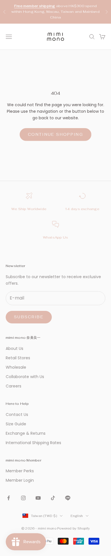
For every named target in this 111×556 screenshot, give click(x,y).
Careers (13, 386)
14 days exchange (82, 209)
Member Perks (20, 471)
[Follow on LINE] (68, 498)
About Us (14, 348)
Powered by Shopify (73, 528)
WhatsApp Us (55, 237)
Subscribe (29, 317)
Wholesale (16, 367)
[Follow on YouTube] (38, 498)
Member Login (20, 480)
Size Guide (16, 424)
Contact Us (17, 414)
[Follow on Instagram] (23, 498)
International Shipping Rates (33, 443)
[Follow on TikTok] (53, 498)
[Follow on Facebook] (8, 498)
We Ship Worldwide (28, 209)
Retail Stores (18, 358)
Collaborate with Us (25, 376)
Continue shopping (55, 134)
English (77, 516)
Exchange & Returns (26, 433)
